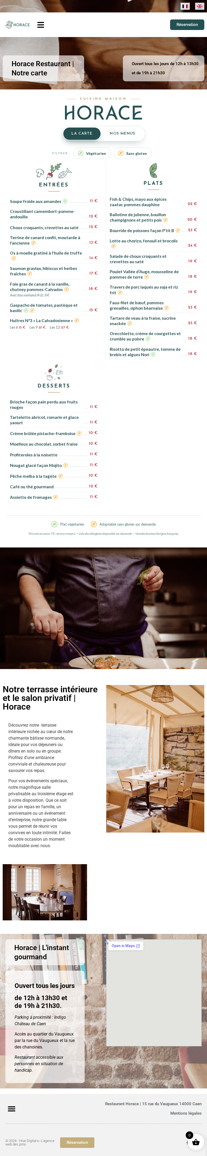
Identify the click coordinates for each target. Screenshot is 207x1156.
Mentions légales (186, 1113)
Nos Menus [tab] (122, 134)
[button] (40, 25)
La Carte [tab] (81, 134)
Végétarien (96, 153)
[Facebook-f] (187, 1142)
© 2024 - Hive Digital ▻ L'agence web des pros (29, 1142)
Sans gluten (136, 153)
